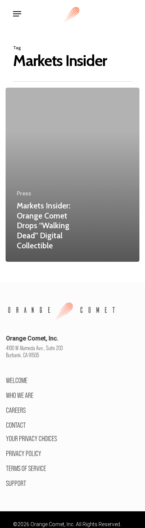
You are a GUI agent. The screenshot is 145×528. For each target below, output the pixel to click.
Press (24, 194)
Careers (16, 410)
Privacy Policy (23, 453)
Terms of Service (26, 468)
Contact (16, 425)
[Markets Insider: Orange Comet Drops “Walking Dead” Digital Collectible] (72, 175)
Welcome (17, 380)
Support (16, 483)
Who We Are (19, 395)
